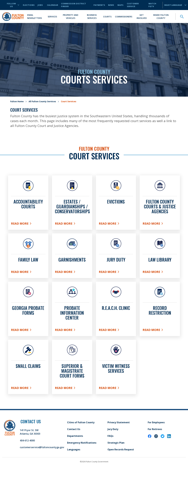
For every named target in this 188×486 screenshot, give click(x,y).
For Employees (156, 422)
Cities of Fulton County (80, 422)
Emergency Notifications (81, 442)
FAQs (110, 436)
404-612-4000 (27, 440)
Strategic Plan (116, 442)
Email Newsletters (34, 16)
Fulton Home (17, 101)
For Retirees (155, 429)
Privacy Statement (119, 422)
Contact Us (73, 429)
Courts (107, 16)
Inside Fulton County (161, 16)
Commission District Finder (73, 5)
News (111, 5)
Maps (121, 5)
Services (52, 16)
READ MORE (116, 330)
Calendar (52, 5)
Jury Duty (113, 429)
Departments (75, 436)
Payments (99, 5)
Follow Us (11, 5)
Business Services (92, 16)
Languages (73, 449)
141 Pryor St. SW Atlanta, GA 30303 (30, 432)
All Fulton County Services (42, 101)
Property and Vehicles (70, 16)
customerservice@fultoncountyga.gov (42, 447)
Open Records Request (121, 449)
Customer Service (133, 5)
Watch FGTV (152, 5)
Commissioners (123, 16)
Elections (29, 5)
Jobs (40, 5)
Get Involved (142, 16)
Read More (28, 224)
